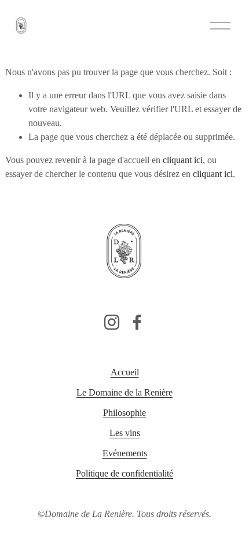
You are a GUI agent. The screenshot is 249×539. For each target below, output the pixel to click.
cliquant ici (183, 160)
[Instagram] (112, 322)
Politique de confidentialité (124, 473)
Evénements (124, 453)
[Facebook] (137, 322)
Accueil (125, 372)
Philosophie (124, 413)
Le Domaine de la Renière (124, 392)
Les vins (124, 433)
